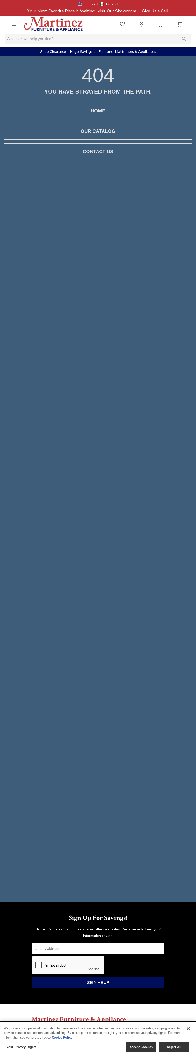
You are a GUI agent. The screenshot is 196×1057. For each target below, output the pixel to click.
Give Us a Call (155, 11)
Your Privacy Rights (21, 1047)
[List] (122, 24)
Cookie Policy (62, 1037)
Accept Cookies (141, 1047)
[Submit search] (184, 39)
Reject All (174, 1047)
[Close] (188, 1028)
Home (98, 110)
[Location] (141, 24)
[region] (98, 1039)
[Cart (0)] (179, 24)
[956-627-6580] (160, 24)
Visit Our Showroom (117, 11)
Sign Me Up (98, 982)
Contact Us (98, 151)
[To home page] (53, 24)
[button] (86, 4)
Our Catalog (98, 131)
